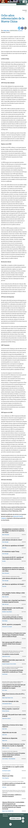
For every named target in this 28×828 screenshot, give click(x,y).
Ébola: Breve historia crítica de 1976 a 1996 (13, 694)
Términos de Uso (12, 816)
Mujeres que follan (7, 776)
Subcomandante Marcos (7, 703)
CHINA (14, 525)
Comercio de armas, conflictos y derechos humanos (11, 795)
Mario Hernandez (5, 534)
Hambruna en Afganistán (9, 738)
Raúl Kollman (4, 620)
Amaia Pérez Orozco (6, 656)
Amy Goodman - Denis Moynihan (8, 758)
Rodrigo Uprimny (5, 710)
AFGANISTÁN (14, 721)
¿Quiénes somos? (15, 818)
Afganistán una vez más (9, 732)
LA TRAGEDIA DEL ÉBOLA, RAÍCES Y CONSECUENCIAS (14, 678)
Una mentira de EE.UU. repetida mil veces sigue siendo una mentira (13, 558)
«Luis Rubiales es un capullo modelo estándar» (13, 767)
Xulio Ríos (6, 30)
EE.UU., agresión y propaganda (11, 624)
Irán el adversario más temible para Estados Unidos (12, 608)
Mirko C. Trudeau (5, 747)
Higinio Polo (4, 740)
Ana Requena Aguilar (6, 770)
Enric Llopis (4, 690)
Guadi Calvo (4, 728)
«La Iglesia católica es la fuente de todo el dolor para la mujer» (13, 784)
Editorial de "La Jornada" (7, 626)
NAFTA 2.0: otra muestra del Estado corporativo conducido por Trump (12, 671)
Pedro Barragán (5, 542)
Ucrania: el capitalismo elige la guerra (14, 564)
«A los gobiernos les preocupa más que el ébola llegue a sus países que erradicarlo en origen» (13, 686)
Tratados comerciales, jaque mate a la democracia (13, 660)
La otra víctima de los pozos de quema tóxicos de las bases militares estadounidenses (13, 754)
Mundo (20, 30)
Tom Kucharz (4, 674)
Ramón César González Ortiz (7, 811)
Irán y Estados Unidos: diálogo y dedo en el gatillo (13, 593)
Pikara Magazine (5, 778)
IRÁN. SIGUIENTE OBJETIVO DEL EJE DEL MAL (14, 589)
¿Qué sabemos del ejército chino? (12, 540)
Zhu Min (4, 561)
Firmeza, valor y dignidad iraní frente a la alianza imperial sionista (14, 601)
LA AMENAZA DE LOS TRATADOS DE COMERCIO (14, 629)
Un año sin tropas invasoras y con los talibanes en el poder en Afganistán (13, 745)
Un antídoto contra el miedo (10, 654)
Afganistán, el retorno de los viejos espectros (12, 725)
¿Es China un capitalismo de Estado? (13, 545)
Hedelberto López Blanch (7, 611)
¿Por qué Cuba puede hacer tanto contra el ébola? (14, 715)
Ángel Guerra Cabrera (6, 718)
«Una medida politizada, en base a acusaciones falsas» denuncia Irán (12, 617)
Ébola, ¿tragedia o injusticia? (10, 709)
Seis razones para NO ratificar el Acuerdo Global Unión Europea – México (12, 643)
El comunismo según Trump (10, 551)
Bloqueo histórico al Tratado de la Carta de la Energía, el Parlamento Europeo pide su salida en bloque (14, 634)
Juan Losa (4, 787)
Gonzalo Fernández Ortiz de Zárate (9, 663)
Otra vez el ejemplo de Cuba (10, 701)
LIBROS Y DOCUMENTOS (14, 761)
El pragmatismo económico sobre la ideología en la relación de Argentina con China (13, 530)
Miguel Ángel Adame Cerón (7, 697)
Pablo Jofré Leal (5, 596)
